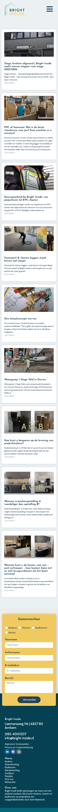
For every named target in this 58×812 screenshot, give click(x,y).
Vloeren (26, 627)
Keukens (12, 627)
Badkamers (41, 627)
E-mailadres (12, 665)
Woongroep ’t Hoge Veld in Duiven (25, 379)
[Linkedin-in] (7, 751)
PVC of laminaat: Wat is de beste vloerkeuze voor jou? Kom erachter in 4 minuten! (28, 130)
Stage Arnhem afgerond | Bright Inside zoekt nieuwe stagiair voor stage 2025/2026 (28, 66)
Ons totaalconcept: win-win (20, 319)
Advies (11, 632)
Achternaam (12, 652)
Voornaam (11, 639)
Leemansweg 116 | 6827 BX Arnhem (24, 726)
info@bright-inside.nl (19, 738)
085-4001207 (15, 734)
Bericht (9, 678)
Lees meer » (9, 83)
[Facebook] (13, 751)
